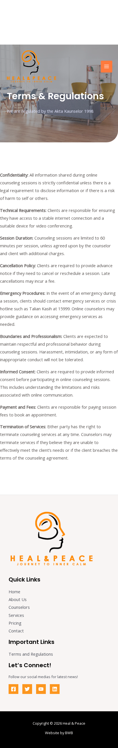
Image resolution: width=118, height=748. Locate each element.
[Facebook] (13, 689)
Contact (16, 631)
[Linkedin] (55, 689)
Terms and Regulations (31, 654)
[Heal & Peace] (31, 67)
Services (16, 615)
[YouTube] (41, 689)
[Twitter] (27, 689)
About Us (18, 599)
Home (14, 591)
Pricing (15, 623)
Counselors (19, 607)
